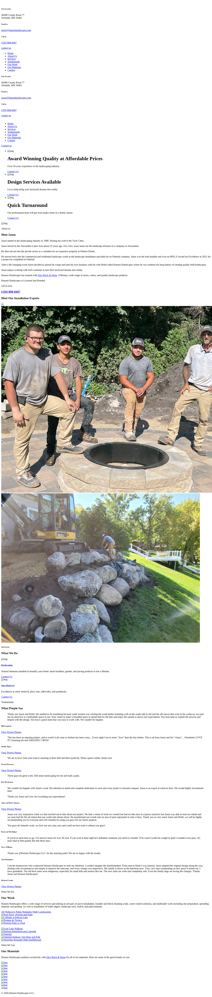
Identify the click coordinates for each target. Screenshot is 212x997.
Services (11, 59)
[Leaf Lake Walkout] (12, 928)
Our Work (12, 64)
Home (10, 53)
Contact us (6, 145)
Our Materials (14, 67)
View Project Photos (11, 732)
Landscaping (44, 912)
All (2, 912)
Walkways (10, 912)
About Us (12, 56)
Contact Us (12, 171)
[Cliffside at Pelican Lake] (14, 917)
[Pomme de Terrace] (11, 920)
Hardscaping (7, 665)
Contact (11, 70)
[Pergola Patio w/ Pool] (13, 923)
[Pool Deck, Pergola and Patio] (17, 914)
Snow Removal (7, 685)
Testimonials (13, 61)
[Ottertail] (6, 934)
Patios (19, 912)
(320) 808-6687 (9, 42)
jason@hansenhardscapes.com (16, 30)
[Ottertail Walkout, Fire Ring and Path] (20, 937)
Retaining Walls (30, 912)
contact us (6, 48)
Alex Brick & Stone (47, 275)
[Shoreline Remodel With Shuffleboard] (21, 940)
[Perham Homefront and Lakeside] (18, 931)
